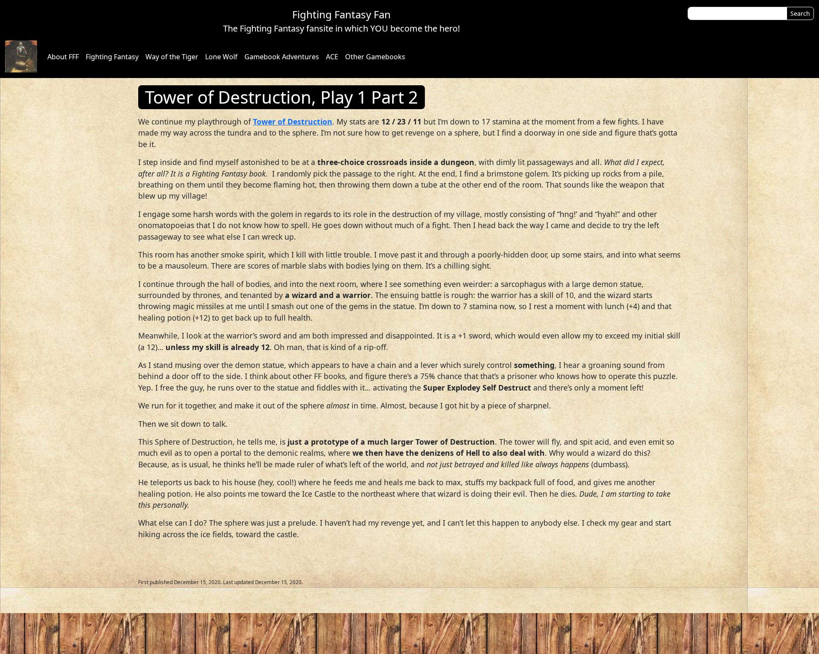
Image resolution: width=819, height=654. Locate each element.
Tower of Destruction (292, 121)
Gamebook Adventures (281, 56)
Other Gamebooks (375, 56)
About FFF (63, 56)
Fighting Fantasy (112, 56)
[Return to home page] (21, 56)
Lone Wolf (221, 56)
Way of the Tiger (171, 56)
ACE (332, 56)
